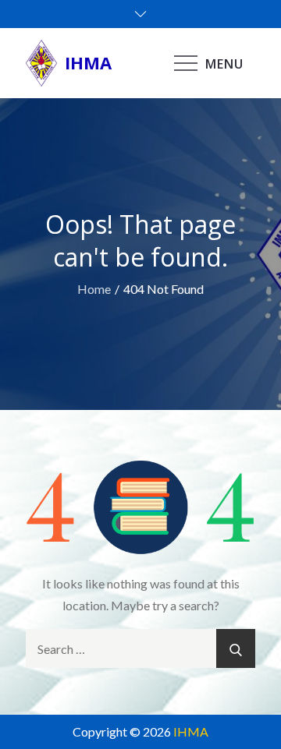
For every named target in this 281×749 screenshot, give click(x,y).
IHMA (88, 62)
